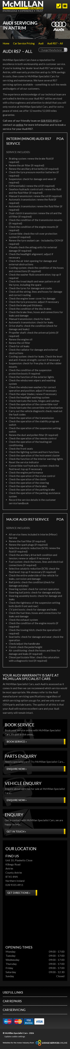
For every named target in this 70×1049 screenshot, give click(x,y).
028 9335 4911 (50, 120)
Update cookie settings (14, 1036)
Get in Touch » (16, 831)
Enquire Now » (17, 768)
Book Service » (17, 741)
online (19, 124)
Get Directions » (18, 892)
